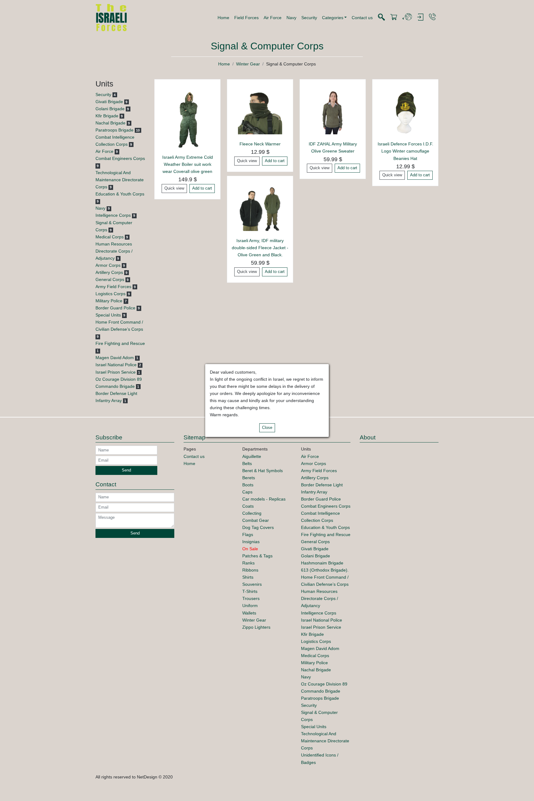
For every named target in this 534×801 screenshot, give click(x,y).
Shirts (247, 577)
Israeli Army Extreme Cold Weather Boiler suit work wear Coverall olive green (187, 164)
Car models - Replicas (264, 499)
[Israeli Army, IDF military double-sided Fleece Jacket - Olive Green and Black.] (260, 208)
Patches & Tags (257, 555)
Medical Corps (109, 236)
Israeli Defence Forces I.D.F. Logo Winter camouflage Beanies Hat (405, 151)
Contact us (362, 17)
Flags (247, 534)
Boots (247, 484)
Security (309, 17)
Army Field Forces (113, 286)
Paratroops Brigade (114, 130)
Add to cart (202, 188)
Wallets (249, 612)
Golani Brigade (110, 108)
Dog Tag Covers (258, 527)
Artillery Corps (109, 272)
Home (223, 17)
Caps (247, 491)
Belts (247, 463)
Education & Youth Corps (119, 193)
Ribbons (250, 570)
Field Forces (246, 17)
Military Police (108, 300)
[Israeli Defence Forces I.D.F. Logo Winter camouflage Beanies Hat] (405, 112)
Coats (248, 506)
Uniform (250, 605)
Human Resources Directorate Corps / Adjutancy (114, 251)
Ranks (248, 562)
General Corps (109, 279)
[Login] (420, 17)
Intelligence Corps (113, 215)
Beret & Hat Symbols (262, 470)
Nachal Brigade (110, 122)
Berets (248, 477)
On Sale (250, 548)
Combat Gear (255, 520)
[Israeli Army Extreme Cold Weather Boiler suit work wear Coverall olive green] (187, 118)
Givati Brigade (109, 101)
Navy (291, 17)
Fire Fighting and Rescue (120, 343)
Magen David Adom (114, 357)
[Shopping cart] (394, 17)
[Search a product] (381, 17)
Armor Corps (108, 265)
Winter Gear (248, 63)
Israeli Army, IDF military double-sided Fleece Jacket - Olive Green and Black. (260, 247)
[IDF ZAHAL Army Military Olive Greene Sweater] (333, 112)
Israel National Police (116, 364)
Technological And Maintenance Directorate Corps (119, 179)
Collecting (251, 513)
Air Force (273, 17)
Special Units (108, 314)
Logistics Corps (110, 293)
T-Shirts (249, 591)
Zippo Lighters (256, 627)
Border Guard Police (115, 307)
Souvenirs (252, 584)
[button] (335, 17)
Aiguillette (251, 456)
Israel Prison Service (115, 372)
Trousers (251, 598)
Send (126, 470)
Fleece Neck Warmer (260, 143)
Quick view (174, 188)
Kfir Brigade (106, 115)
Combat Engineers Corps (120, 158)
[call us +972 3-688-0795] (432, 17)
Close (267, 428)
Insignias (251, 541)
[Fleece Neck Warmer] (260, 112)
